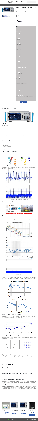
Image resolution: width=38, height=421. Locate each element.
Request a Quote (24, 102)
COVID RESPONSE (17, 1)
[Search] (35, 2)
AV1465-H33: (19, 61)
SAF (33, 412)
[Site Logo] (5, 2)
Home (9, 1)
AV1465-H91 (19, 72)
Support (22, 1)
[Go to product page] (14, 405)
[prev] (34, 7)
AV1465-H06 (19, 48)
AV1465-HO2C (19, 38)
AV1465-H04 (19, 43)
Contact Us (10, 2)
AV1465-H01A (19, 28)
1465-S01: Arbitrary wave (20, 95)
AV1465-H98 (19, 90)
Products (12, 1)
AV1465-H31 (19, 56)
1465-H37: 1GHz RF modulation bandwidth (22, 67)
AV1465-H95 (19, 82)
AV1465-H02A (19, 33)
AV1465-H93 (19, 77)
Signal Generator (20, 16)
